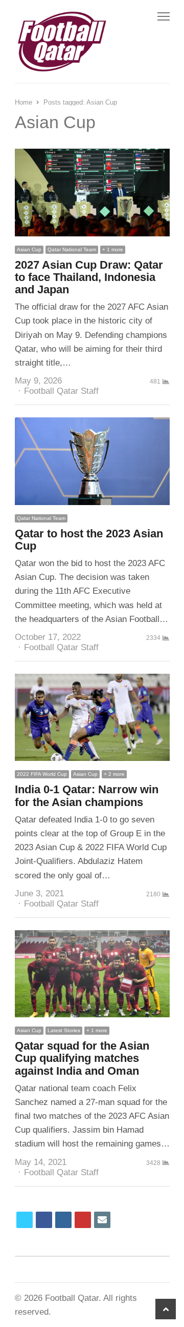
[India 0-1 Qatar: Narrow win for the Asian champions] (92, 681)
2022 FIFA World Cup (42, 774)
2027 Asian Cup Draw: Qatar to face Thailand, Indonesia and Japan (89, 277)
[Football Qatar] (61, 41)
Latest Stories (64, 1030)
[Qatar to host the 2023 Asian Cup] (92, 424)
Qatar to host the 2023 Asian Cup (89, 539)
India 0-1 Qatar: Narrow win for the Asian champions (86, 795)
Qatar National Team (72, 249)
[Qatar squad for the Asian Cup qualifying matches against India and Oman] (92, 937)
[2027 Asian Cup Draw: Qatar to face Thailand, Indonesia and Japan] (92, 155)
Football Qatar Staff (61, 391)
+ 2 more (114, 774)
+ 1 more (112, 249)
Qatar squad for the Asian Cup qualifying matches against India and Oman (82, 1058)
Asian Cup (29, 249)
